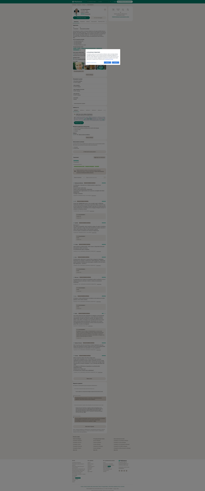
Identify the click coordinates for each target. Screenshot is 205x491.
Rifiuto (107, 62)
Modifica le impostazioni (91, 62)
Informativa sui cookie (109, 59)
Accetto (115, 62)
